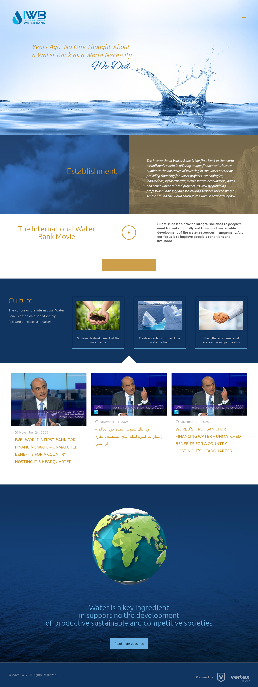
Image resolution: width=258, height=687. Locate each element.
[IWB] (29, 17)
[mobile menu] (244, 17)
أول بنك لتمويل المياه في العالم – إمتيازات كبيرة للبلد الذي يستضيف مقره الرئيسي (128, 436)
